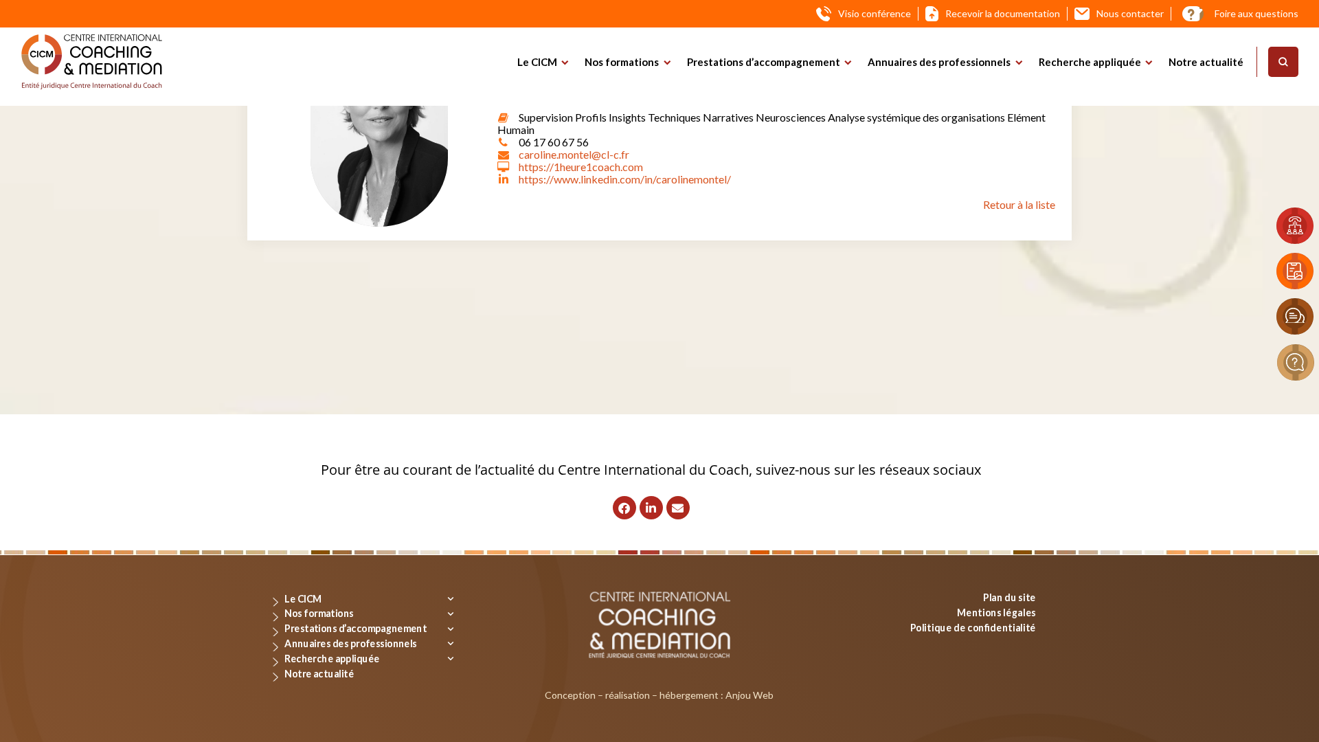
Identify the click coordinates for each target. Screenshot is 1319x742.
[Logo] (92, 61)
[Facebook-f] (624, 507)
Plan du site (1009, 597)
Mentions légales (996, 612)
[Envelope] (678, 507)
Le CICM (537, 62)
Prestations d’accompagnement (763, 62)
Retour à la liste (1019, 204)
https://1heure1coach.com (581, 166)
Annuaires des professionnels (939, 62)
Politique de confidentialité (973, 627)
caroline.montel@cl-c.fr (574, 154)
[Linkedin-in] (651, 507)
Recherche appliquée (1090, 62)
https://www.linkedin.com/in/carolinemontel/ (625, 179)
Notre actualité (1206, 62)
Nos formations (622, 62)
